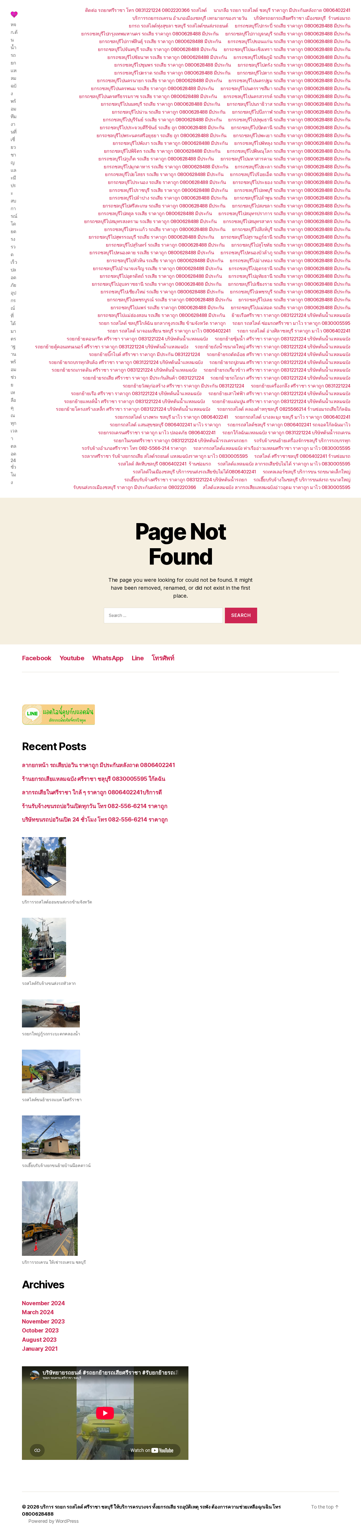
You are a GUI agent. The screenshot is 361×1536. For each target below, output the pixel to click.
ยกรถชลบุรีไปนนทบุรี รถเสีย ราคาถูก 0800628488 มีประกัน (160, 104)
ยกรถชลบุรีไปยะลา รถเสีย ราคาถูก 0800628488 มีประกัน (292, 166)
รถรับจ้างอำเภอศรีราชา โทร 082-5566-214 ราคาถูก (134, 448)
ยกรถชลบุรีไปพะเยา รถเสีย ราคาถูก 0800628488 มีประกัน (291, 135)
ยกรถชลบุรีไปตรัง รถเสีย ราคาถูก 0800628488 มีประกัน (294, 65)
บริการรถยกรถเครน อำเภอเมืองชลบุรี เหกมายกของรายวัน (189, 18)
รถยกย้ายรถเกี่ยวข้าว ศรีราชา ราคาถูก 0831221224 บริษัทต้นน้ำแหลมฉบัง (276, 370)
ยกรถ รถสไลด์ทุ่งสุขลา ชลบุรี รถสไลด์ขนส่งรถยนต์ (178, 26)
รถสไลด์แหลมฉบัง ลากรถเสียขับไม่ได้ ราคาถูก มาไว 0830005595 (283, 464)
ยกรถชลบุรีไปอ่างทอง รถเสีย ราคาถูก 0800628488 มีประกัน (290, 260)
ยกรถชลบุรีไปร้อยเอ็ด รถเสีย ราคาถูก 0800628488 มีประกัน (290, 174)
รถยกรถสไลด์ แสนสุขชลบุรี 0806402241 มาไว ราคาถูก (165, 424)
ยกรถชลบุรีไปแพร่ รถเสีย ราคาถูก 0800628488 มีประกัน (167, 307)
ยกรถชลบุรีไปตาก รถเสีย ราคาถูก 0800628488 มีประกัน (293, 73)
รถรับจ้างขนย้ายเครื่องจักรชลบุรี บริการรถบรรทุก (302, 440)
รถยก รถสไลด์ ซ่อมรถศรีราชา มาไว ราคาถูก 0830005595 (291, 323)
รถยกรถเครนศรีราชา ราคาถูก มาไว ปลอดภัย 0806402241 (157, 432)
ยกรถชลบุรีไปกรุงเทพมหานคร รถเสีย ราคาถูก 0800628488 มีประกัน (150, 33)
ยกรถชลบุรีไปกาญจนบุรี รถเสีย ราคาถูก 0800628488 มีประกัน (287, 33)
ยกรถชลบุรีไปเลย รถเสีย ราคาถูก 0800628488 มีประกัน (294, 299)
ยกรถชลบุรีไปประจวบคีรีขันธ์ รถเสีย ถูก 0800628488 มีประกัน (162, 127)
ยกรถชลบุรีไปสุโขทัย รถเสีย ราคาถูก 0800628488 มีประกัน (290, 245)
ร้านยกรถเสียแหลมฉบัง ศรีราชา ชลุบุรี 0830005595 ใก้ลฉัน (93, 779)
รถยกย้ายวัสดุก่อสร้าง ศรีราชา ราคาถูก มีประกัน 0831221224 (183, 386)
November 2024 (43, 1303)
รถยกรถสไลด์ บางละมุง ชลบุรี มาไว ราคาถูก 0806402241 (292, 417)
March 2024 (38, 1312)
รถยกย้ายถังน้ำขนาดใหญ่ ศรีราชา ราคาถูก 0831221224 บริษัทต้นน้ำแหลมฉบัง (272, 346)
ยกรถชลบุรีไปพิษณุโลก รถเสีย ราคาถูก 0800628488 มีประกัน (288, 151)
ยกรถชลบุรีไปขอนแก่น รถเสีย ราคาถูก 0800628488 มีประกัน (289, 41)
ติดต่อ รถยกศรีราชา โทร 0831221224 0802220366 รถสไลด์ (146, 10)
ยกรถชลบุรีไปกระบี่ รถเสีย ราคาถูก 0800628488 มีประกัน (292, 26)
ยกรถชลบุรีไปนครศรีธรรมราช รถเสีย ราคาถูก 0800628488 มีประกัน (148, 96)
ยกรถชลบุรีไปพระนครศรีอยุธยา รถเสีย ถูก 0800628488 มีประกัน (161, 135)
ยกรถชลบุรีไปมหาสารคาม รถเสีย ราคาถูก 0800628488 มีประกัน (285, 159)
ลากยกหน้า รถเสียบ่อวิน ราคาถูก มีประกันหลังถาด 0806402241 (98, 765)
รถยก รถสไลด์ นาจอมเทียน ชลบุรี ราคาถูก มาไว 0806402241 (169, 331)
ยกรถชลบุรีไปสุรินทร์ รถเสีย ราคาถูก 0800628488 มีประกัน (165, 245)
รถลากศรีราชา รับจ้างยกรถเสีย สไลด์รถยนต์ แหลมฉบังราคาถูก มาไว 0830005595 (165, 456)
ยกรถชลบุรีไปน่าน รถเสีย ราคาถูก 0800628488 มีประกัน (168, 112)
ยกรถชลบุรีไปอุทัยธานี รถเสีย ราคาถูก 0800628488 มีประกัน (289, 276)
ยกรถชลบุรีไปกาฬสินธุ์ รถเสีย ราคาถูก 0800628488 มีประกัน (160, 41)
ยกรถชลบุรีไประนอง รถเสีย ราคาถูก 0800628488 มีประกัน (167, 182)
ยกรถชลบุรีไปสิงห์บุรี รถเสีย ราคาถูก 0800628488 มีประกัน (291, 229)
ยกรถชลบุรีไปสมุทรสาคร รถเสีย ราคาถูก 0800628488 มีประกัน (286, 221)
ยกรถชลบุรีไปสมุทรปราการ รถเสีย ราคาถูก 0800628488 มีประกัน (284, 213)
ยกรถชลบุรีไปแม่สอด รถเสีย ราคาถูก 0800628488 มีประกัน (290, 307)
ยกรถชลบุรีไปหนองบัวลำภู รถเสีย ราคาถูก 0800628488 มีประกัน (285, 252)
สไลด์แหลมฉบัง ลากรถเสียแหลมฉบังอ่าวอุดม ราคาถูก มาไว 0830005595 (276, 487)
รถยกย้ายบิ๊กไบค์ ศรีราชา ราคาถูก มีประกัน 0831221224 (144, 354)
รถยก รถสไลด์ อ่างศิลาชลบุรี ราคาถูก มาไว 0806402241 (293, 331)
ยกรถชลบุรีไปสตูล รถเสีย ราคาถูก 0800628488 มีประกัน (155, 213)
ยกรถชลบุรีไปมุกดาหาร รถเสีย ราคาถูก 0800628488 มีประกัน (166, 166)
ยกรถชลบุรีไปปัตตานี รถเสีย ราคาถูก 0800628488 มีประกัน (290, 127)
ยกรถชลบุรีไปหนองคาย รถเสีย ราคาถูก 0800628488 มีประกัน (151, 252)
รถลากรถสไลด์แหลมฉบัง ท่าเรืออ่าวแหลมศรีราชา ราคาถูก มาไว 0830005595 (271, 448)
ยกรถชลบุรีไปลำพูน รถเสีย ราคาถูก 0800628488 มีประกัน (292, 198)
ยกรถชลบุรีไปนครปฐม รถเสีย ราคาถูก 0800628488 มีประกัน (289, 80)
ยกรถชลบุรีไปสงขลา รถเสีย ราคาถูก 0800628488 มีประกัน (291, 206)
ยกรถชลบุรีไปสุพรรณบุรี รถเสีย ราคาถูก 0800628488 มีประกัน (151, 237)
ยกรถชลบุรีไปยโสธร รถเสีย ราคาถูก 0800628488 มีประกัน (164, 174)
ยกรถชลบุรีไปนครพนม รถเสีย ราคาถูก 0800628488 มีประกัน (152, 88)
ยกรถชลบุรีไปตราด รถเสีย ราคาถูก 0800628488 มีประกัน (172, 73)
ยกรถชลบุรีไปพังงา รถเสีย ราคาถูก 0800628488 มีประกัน (170, 143)
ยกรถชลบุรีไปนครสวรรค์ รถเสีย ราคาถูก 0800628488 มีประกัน (286, 96)
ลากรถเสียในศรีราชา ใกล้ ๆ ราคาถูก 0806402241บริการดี (92, 792)
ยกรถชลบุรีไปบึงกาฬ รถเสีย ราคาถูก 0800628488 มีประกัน (291, 112)
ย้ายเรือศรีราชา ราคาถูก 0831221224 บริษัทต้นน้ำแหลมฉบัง (291, 315)
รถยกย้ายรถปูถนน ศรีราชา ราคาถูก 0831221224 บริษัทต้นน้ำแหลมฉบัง (279, 362)
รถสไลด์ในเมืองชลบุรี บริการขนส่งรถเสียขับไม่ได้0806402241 (194, 471)
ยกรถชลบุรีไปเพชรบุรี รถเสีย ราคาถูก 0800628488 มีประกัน (290, 291)
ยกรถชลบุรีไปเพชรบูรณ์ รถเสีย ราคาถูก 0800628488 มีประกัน (169, 299)
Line (138, 658)
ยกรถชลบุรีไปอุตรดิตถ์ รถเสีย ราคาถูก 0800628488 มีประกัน (161, 276)
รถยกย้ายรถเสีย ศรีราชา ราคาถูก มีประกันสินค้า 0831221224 (143, 378)
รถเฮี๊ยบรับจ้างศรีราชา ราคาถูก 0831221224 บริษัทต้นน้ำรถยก (185, 479)
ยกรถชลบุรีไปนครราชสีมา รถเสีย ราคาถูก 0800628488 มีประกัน (285, 88)
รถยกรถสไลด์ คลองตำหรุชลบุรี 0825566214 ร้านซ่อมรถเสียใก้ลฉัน (283, 409)
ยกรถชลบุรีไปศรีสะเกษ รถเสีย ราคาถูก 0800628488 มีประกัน (164, 206)
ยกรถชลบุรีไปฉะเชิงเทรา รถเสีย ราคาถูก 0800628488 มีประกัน (287, 49)
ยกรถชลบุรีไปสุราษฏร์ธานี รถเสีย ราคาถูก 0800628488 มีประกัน (285, 237)
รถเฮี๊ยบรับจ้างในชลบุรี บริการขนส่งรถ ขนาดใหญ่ (301, 479)
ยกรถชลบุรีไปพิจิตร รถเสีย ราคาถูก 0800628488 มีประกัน (162, 151)
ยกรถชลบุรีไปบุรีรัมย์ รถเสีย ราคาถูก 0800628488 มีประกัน (162, 119)
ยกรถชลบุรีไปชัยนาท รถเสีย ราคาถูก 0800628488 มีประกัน (167, 57)
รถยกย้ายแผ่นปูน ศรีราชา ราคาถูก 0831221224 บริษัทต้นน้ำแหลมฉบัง (281, 401)
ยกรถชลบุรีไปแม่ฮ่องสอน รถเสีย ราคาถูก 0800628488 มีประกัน (161, 315)
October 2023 (40, 1330)
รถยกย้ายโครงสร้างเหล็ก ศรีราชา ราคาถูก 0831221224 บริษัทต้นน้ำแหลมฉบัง (133, 409)
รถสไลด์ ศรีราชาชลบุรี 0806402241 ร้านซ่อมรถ (302, 456)
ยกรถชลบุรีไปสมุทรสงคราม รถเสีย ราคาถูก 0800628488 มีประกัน (150, 221)
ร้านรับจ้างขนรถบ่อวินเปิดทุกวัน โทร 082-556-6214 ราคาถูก (94, 806)
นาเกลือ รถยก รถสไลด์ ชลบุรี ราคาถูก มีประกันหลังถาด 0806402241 (282, 10)
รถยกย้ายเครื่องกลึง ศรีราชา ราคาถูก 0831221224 (300, 386)
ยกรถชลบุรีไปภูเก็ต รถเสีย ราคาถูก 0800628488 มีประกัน (156, 159)
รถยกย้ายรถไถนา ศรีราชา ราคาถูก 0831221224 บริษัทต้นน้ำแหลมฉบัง (280, 378)
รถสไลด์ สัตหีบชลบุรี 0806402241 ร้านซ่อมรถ (164, 464)
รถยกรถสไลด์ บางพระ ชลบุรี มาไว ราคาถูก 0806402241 (171, 417)
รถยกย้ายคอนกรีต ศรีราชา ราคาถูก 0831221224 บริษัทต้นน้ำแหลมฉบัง (137, 339)
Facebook (37, 658)
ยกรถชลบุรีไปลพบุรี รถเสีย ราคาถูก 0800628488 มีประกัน (292, 190)
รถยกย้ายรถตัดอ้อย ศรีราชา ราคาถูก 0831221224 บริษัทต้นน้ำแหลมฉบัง (278, 354)
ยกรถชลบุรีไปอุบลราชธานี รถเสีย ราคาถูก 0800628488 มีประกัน (156, 284)
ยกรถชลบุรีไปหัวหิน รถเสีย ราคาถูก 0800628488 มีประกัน (165, 260)
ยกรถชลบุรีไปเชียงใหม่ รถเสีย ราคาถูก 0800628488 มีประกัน (161, 291)
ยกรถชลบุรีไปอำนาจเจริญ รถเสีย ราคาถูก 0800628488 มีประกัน (157, 268)
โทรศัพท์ (163, 658)
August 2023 (39, 1339)
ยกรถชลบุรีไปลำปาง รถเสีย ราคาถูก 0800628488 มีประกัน (168, 198)
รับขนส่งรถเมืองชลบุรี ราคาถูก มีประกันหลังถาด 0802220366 (134, 487)
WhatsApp (108, 658)
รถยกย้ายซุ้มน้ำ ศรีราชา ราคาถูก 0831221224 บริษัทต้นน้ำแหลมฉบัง (282, 339)
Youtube (71, 658)
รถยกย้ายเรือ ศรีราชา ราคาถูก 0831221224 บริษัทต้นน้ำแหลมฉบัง (136, 393)
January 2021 (40, 1348)
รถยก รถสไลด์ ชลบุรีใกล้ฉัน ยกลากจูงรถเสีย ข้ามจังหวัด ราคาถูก (162, 323)
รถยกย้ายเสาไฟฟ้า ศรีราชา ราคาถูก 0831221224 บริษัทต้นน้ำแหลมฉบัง (279, 393)
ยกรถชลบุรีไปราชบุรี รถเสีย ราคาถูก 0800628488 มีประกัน (168, 190)
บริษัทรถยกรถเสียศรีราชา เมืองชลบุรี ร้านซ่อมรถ (302, 18)
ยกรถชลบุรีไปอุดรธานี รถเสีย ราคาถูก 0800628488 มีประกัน (289, 268)
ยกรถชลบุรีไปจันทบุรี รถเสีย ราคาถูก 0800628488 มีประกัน (157, 49)
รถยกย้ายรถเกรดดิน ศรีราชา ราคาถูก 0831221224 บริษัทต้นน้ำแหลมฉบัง (124, 370)
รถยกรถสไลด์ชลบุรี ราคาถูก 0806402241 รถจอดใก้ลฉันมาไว (288, 424)
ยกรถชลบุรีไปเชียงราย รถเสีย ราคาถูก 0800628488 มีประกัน (289, 284)
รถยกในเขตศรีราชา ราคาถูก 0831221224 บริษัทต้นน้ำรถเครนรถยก (180, 440)
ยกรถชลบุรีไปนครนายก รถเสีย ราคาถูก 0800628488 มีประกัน (159, 80)
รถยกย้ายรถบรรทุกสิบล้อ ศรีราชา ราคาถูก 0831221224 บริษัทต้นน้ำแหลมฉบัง (126, 362)
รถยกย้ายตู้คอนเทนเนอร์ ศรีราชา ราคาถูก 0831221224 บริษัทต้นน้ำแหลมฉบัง (111, 346)
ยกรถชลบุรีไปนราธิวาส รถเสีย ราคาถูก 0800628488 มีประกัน (288, 104)
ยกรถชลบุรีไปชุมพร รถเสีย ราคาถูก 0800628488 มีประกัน (172, 65)
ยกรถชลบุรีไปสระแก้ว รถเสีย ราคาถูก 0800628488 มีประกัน (164, 229)
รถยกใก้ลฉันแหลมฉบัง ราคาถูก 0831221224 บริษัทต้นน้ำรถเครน (286, 432)
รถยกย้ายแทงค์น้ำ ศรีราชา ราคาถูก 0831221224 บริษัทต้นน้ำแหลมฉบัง (134, 401)
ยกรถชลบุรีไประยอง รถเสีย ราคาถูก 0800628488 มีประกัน (291, 182)
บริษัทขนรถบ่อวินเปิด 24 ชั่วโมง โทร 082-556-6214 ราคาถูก (95, 819)
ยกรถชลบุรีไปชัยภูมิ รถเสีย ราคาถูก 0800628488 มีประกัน (291, 57)
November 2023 (43, 1321)
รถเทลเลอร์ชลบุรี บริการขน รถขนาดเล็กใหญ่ (306, 471)
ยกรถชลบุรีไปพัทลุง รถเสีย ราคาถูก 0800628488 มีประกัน (292, 143)
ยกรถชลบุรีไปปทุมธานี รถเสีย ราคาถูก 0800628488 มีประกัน (289, 119)
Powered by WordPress (53, 1521)
